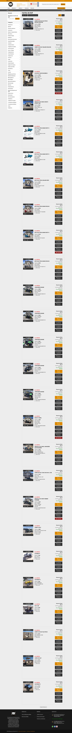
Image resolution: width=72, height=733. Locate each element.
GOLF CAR (37, 605)
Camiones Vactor (11, 44)
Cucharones (10, 61)
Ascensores (10, 30)
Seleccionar (38, 30)
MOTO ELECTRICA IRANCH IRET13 (42, 128)
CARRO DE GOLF (38, 658)
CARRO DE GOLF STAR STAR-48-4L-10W (43, 472)
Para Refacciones (33, 15)
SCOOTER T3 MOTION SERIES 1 (41, 73)
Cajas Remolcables (11, 41)
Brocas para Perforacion (12, 39)
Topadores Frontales (12, 100)
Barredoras (10, 33)
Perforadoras (10, 88)
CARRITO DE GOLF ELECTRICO (41, 631)
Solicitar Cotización (59, 34)
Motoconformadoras (12, 81)
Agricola (9, 26)
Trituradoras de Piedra (12, 104)
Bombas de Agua (11, 35)
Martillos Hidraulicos (11, 75)
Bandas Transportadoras (12, 32)
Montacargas (10, 79)
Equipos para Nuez (11, 66)
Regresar (63, 10)
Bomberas (10, 37)
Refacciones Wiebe (61, 8)
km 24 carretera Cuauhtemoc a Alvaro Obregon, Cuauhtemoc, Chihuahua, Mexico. (59, 715)
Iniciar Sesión (62, 0)
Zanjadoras (10, 107)
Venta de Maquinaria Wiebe (26, 714)
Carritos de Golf (11, 48)
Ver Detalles (58, 27)
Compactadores (11, 52)
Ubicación (32, 8)
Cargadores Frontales (12, 46)
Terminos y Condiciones (31, 731)
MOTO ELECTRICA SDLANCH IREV (42, 180)
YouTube (59, 93)
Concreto (9, 57)
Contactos (26, 8)
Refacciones (10, 95)
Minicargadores (11, 77)
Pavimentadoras (11, 86)
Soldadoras (10, 98)
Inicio (9, 8)
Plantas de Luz (10, 93)
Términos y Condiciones (41, 718)
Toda (25, 15)
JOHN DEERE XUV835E (39, 287)
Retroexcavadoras (11, 96)
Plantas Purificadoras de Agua (12, 91)
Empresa (20, 8)
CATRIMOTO (37, 553)
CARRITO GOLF (38, 527)
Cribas (9, 59)
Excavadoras (10, 68)
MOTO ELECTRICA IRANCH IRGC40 (42, 206)
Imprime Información (58, 30)
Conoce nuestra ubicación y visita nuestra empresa (21, 4)
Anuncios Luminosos (11, 28)
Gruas (9, 70)
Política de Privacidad (40, 716)
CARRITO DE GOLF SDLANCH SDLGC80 (43, 47)
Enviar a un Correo (59, 38)
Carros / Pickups (11, 50)
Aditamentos (10, 24)
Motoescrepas (10, 83)
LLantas (9, 72)
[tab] (13, 13)
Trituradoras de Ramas (12, 102)
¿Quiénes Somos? (40, 714)
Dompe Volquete (11, 63)
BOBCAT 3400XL (38, 417)
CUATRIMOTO (37, 579)
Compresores (10, 55)
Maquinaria (14, 8)
